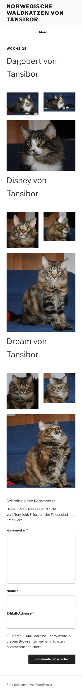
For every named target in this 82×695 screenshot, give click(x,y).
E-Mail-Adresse (20, 613)
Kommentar (17, 530)
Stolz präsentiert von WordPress (29, 684)
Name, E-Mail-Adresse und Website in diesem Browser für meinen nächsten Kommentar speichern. (39, 641)
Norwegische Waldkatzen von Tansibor (35, 13)
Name (12, 591)
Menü (43, 32)
